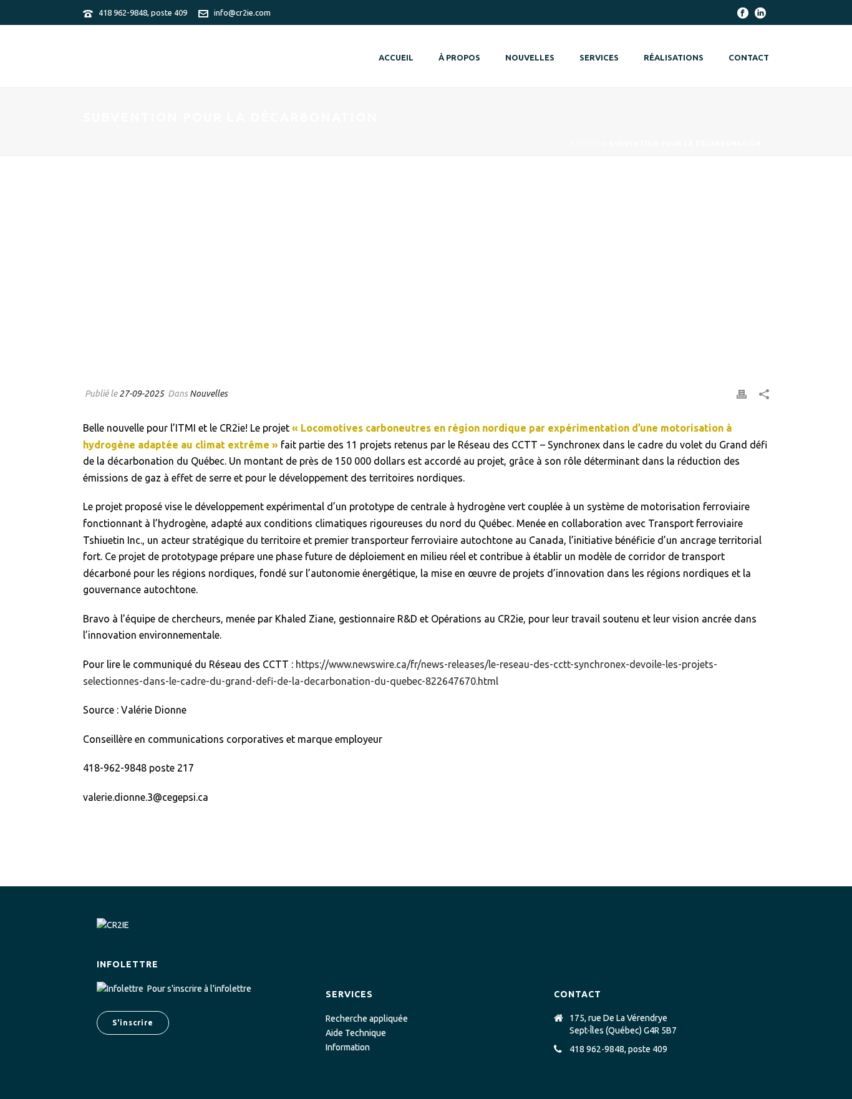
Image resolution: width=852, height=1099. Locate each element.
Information (348, 1047)
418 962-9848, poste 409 (143, 12)
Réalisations (674, 57)
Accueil (396, 57)
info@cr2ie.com (242, 12)
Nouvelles (529, 57)
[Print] (742, 394)
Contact (749, 57)
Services (599, 57)
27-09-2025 (141, 394)
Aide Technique (356, 1033)
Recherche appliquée (367, 1019)
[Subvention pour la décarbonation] (426, 280)
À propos (459, 57)
